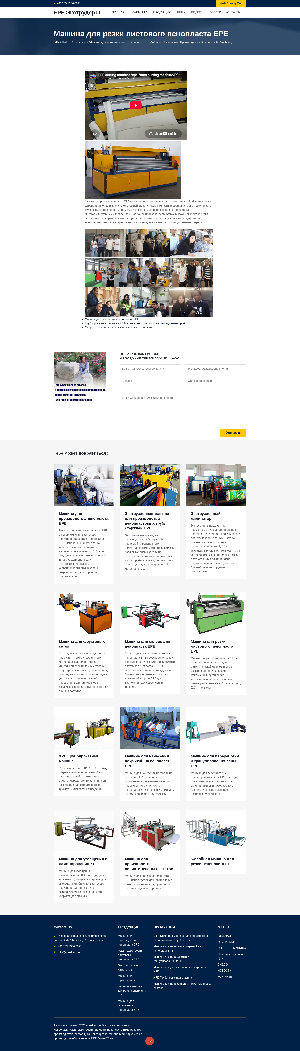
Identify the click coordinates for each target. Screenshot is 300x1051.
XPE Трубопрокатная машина (172, 977)
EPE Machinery (78, 42)
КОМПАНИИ (139, 12)
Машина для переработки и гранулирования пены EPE (215, 761)
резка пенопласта (101, 327)
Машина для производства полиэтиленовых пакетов (149, 864)
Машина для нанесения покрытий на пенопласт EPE (147, 761)
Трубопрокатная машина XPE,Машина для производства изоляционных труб (135, 323)
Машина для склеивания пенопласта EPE (112, 319)
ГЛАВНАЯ (118, 12)
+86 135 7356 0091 (69, 3)
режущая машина (141, 327)
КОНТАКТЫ (233, 12)
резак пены (121, 327)
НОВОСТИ (214, 12)
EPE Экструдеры (77, 12)
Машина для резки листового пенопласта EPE (212, 646)
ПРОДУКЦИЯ (162, 12)
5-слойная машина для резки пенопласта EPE (132, 990)
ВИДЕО (196, 12)
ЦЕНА (181, 12)
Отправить (233, 432)
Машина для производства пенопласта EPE (83, 518)
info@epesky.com (231, 3)
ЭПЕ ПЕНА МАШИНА (232, 948)
